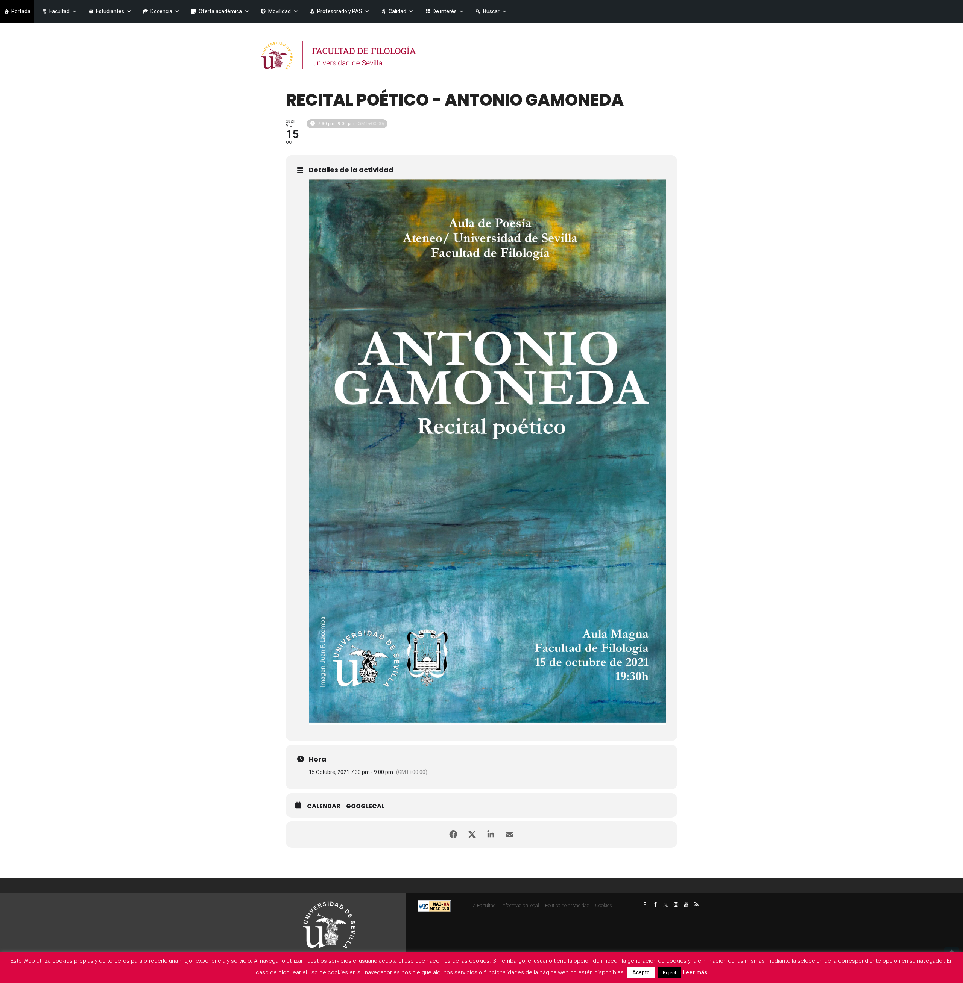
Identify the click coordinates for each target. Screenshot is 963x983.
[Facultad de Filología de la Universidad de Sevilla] (339, 55)
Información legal (520, 905)
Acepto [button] (641, 972)
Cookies (603, 905)
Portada (20, 11)
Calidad (397, 11)
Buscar (491, 11)
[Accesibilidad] (434, 905)
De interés (445, 11)
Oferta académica (220, 11)
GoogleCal (365, 806)
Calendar (323, 806)
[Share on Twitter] (472, 834)
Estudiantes (110, 11)
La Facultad (483, 905)
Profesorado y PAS (339, 11)
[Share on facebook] (453, 834)
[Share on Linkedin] (491, 834)
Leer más (694, 972)
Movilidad (279, 11)
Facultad (59, 11)
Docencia (161, 11)
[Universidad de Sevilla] (329, 924)
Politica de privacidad (567, 905)
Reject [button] (669, 972)
